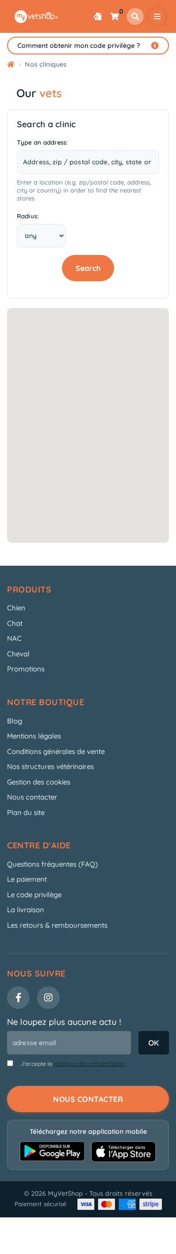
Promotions (26, 668)
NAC (14, 638)
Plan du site (26, 812)
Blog (14, 720)
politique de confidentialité (89, 1063)
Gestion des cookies (38, 781)
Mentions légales (34, 735)
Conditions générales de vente (56, 751)
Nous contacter (32, 796)
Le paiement (27, 879)
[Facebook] (18, 997)
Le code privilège (34, 894)
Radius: (27, 216)
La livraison (25, 909)
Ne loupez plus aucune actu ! (64, 1021)
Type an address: (42, 142)
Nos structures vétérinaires (50, 766)
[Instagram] (48, 997)
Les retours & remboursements (57, 925)
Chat (15, 623)
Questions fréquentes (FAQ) (52, 864)
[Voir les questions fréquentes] (155, 45)
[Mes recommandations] (97, 16)
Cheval (18, 653)
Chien (16, 607)
